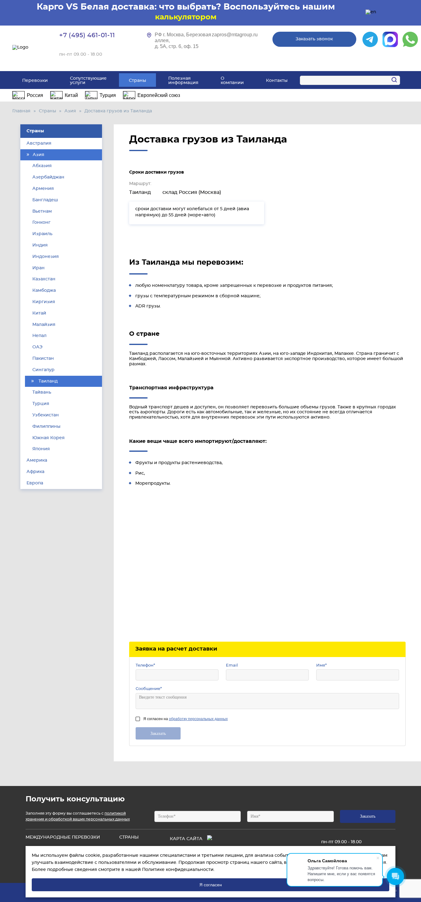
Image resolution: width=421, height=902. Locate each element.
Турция (40, 404)
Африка (35, 472)
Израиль (41, 234)
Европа (35, 483)
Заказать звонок (314, 39)
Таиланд (47, 381)
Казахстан (43, 279)
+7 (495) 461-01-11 (87, 35)
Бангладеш (44, 200)
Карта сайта (186, 839)
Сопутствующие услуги (88, 80)
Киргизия (43, 302)
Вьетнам (41, 211)
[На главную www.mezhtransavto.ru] (28, 47)
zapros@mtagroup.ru (235, 34)
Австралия (39, 143)
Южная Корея (48, 438)
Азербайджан (47, 177)
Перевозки (35, 80)
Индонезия (45, 257)
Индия (39, 245)
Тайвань (41, 392)
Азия (70, 111)
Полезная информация (183, 80)
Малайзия (43, 325)
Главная (21, 111)
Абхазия (41, 166)
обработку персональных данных (198, 719)
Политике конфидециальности (178, 870)
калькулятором (186, 17)
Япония (40, 449)
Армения (42, 188)
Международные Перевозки (63, 837)
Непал (39, 336)
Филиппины (45, 426)
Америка (37, 460)
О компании (232, 80)
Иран (38, 268)
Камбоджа (43, 290)
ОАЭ (37, 347)
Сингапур (43, 370)
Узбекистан (45, 415)
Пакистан (42, 358)
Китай (38, 313)
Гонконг (41, 222)
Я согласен (210, 884)
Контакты (277, 80)
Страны (137, 80)
